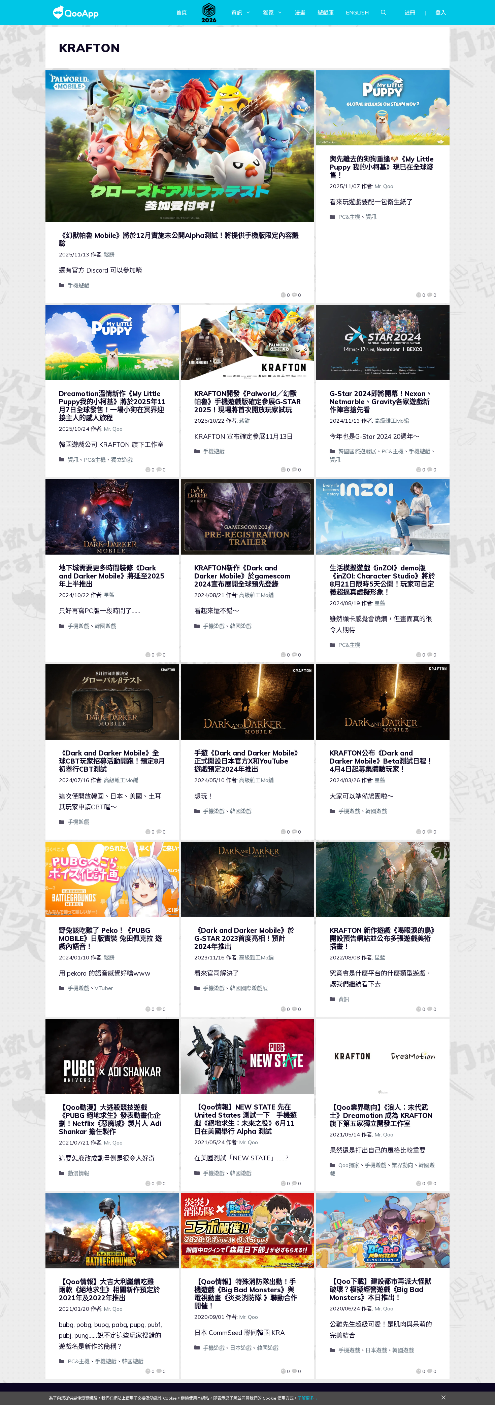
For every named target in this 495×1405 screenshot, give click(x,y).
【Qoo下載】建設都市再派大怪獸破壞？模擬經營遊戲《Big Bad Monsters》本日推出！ (380, 1289)
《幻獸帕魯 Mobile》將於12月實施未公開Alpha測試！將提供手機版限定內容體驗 (179, 239)
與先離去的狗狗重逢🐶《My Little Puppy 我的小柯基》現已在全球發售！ (382, 167)
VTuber (104, 988)
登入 (440, 12)
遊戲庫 (326, 12)
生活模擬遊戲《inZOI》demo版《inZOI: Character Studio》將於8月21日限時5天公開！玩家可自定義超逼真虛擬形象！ (382, 580)
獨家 (268, 12)
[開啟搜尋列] (383, 12)
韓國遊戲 (105, 626)
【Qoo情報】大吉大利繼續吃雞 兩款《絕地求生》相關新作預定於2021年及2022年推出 (110, 1289)
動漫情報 (78, 1173)
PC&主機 (349, 216)
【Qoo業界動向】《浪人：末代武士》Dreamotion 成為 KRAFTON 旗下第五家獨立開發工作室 (381, 1115)
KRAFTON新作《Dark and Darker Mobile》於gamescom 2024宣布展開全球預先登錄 (242, 576)
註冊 (409, 12)
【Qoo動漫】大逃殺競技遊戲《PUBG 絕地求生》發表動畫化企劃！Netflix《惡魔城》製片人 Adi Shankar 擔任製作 (110, 1119)
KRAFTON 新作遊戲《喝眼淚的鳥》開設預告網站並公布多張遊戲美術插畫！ (382, 938)
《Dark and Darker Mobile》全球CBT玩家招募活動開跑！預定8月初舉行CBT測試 (112, 761)
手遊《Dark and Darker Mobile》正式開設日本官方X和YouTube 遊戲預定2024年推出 (246, 761)
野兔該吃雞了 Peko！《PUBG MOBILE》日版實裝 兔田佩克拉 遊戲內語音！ (110, 938)
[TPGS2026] (209, 12)
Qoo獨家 (348, 1165)
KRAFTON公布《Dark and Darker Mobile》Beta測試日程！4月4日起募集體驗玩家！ (381, 761)
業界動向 (402, 1165)
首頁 (181, 12)
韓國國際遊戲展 (357, 451)
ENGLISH (357, 12)
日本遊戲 (241, 1347)
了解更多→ (308, 1398)
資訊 (236, 12)
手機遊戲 (78, 285)
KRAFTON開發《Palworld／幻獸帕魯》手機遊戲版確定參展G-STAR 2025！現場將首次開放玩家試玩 (247, 401)
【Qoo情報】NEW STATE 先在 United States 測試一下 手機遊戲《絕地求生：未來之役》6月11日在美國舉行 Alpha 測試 (245, 1119)
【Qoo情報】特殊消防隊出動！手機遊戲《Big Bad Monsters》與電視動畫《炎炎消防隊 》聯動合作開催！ (245, 1293)
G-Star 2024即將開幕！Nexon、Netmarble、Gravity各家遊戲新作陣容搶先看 (381, 401)
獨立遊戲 (122, 459)
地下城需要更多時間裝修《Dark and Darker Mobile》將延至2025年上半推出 (111, 576)
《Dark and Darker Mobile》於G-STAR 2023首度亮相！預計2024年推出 (244, 938)
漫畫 (300, 12)
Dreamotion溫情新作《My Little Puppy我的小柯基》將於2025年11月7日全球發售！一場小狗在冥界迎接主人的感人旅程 (112, 405)
